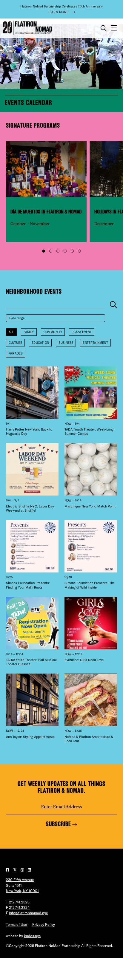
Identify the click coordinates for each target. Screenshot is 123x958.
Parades (15, 353)
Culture (15, 343)
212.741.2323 (19, 902)
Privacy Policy (43, 924)
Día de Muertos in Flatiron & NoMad (46, 211)
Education (40, 343)
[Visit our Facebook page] (8, 870)
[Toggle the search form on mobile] (104, 28)
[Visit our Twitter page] (15, 870)
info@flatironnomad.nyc (28, 913)
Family (29, 332)
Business (66, 343)
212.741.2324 (19, 907)
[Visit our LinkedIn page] (29, 870)
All (11, 332)
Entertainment (95, 343)
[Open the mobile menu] (114, 28)
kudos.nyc (32, 936)
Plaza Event (82, 332)
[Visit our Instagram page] (23, 870)
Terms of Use (16, 924)
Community (53, 332)
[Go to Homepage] (27, 28)
